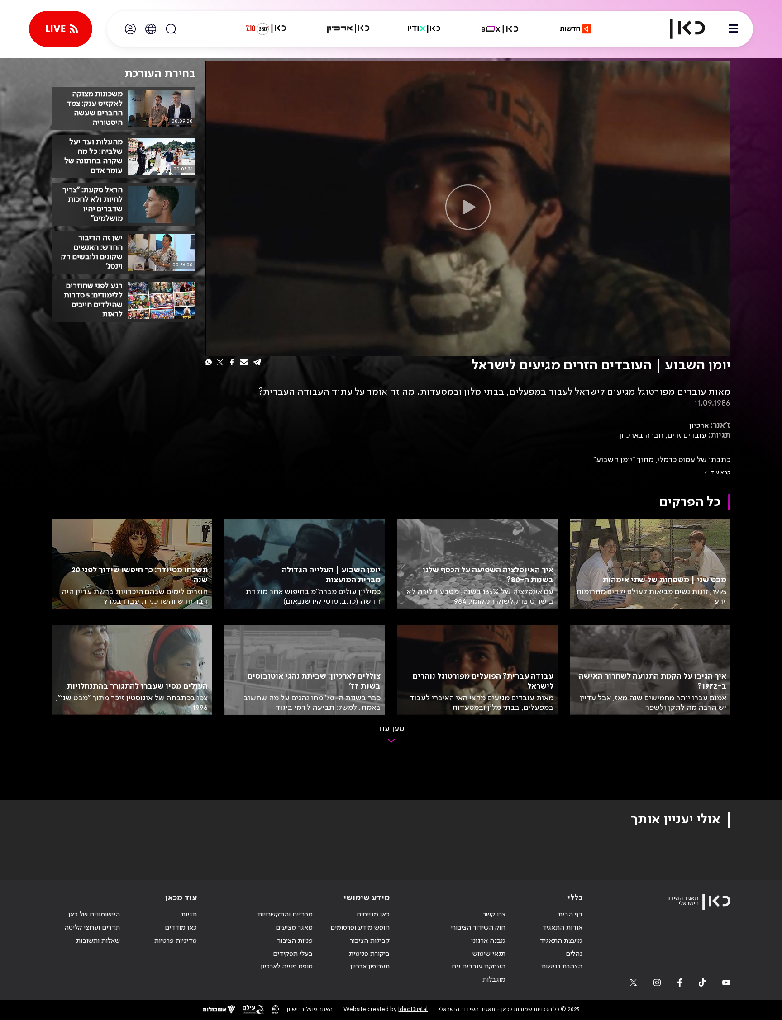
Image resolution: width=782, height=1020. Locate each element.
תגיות (189, 914)
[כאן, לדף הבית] (680, 29)
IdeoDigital (413, 1009)
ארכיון (699, 425)
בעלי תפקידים (293, 954)
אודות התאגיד (562, 927)
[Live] (60, 29)
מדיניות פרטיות (175, 940)
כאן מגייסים (373, 914)
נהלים (574, 954)
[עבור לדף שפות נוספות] (151, 29)
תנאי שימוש (488, 954)
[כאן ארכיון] (348, 29)
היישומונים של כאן (94, 914)
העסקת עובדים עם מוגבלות (478, 973)
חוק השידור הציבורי (478, 927)
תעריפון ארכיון (370, 966)
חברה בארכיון (641, 435)
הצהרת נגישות (561, 966)
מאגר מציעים (294, 927)
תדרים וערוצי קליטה (92, 927)
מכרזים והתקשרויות (285, 914)
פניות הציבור (295, 940)
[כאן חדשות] (576, 29)
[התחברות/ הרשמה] (130, 29)
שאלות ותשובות (98, 940)
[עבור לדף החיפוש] (171, 29)
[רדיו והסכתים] (424, 29)
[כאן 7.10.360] (266, 29)
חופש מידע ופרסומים (360, 927)
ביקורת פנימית (369, 954)
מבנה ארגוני (488, 940)
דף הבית (570, 914)
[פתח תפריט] (733, 29)
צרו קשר (494, 914)
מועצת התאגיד (561, 940)
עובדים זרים (687, 435)
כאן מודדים (181, 927)
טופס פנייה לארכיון (287, 966)
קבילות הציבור (370, 940)
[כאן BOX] (500, 29)
